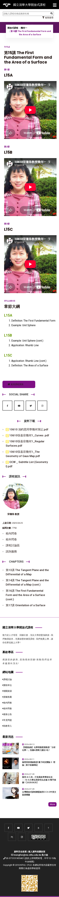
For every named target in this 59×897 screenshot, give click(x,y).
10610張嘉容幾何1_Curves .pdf (29, 435)
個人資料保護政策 (36, 851)
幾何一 (24, 28)
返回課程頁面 (16, 384)
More (52, 804)
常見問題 (7, 720)
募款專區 (8, 652)
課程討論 (7, 679)
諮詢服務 (11, 551)
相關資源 (7, 691)
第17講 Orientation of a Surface (25, 605)
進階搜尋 (48, 17)
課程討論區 (13, 545)
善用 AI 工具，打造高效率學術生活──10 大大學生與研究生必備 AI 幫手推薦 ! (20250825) (39, 780)
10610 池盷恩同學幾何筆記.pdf (28, 429)
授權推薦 (7, 697)
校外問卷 (11, 539)
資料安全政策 (20, 851)
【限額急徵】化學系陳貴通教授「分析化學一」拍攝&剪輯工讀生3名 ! (39, 748)
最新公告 (7, 714)
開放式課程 (13, 28)
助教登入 (7, 726)
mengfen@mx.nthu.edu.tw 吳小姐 (31, 855)
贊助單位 (7, 685)
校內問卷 (11, 533)
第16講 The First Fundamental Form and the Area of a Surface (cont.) (25, 595)
